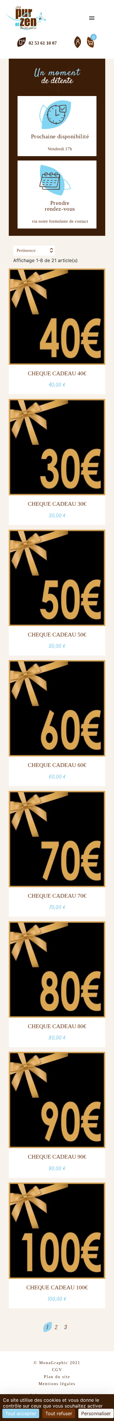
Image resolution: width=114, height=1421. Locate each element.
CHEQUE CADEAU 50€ (57, 634)
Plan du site (57, 1377)
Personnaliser (96, 1413)
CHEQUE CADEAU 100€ (57, 1287)
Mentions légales (57, 1384)
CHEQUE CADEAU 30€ (57, 504)
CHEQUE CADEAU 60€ (57, 765)
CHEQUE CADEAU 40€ (57, 373)
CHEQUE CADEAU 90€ (57, 1156)
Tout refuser (58, 1413)
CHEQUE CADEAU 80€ (57, 1026)
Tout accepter (20, 1413)
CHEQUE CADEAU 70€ (57, 895)
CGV (57, 1370)
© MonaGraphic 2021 (57, 1363)
